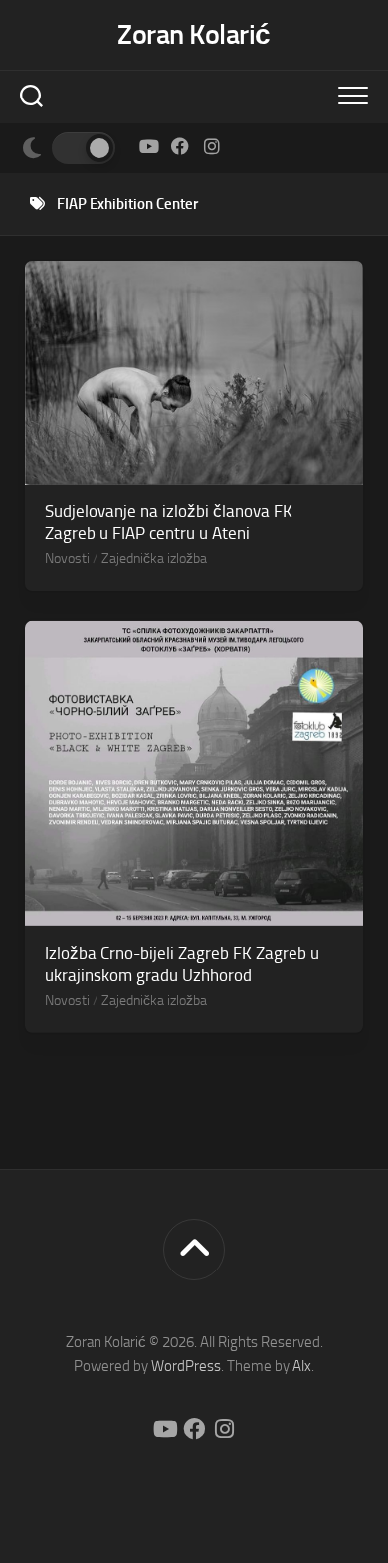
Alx (301, 1366)
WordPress (186, 1366)
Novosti (67, 558)
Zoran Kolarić (194, 34)
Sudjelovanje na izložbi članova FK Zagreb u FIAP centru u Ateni (168, 522)
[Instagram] (212, 146)
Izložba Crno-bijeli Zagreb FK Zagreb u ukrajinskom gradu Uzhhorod (182, 964)
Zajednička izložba (154, 558)
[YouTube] (148, 146)
